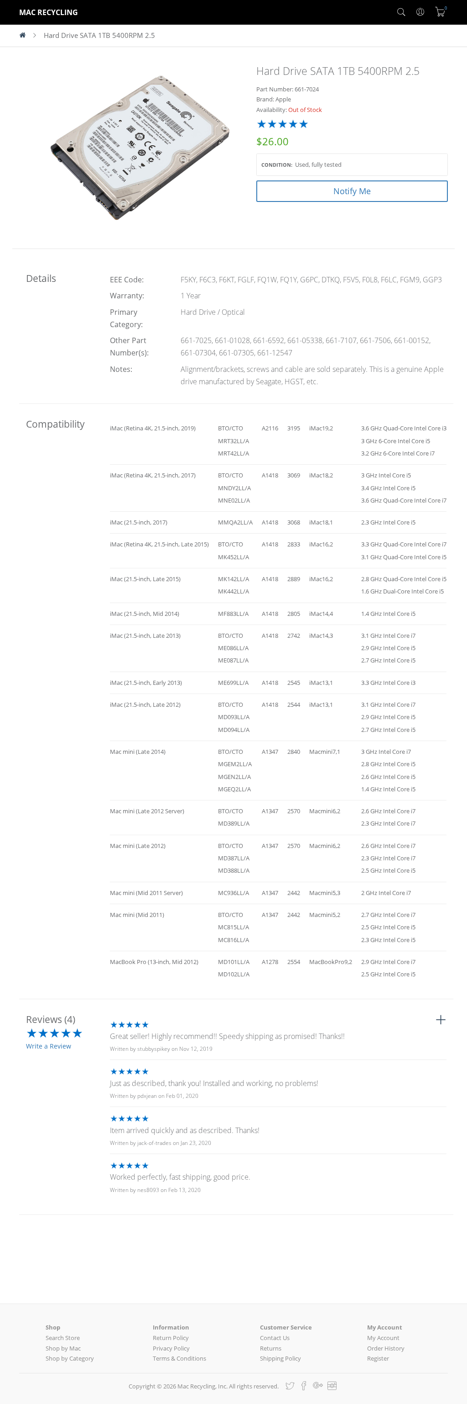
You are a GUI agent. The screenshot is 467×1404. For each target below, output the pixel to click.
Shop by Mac (63, 1348)
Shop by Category (70, 1358)
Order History (386, 1348)
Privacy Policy (171, 1348)
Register (378, 1358)
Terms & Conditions (179, 1358)
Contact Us (275, 1338)
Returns (270, 1348)
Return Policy (171, 1338)
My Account (383, 1338)
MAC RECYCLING (48, 12)
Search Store (63, 1338)
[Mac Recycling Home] (26, 35)
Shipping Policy (280, 1358)
